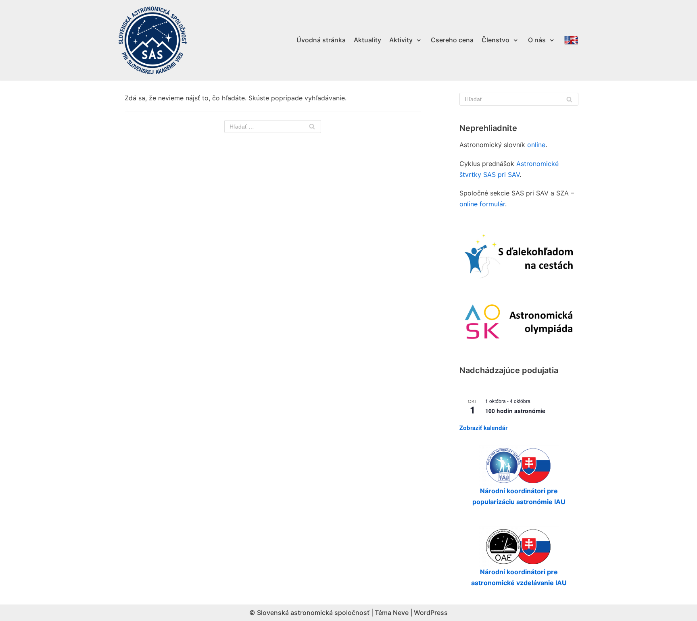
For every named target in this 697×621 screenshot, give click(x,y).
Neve (401, 613)
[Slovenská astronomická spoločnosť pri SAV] (153, 40)
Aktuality (367, 40)
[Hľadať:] (272, 126)
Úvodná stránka (321, 40)
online (536, 145)
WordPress (431, 613)
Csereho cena (452, 40)
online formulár (482, 204)
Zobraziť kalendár (483, 428)
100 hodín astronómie (515, 411)
